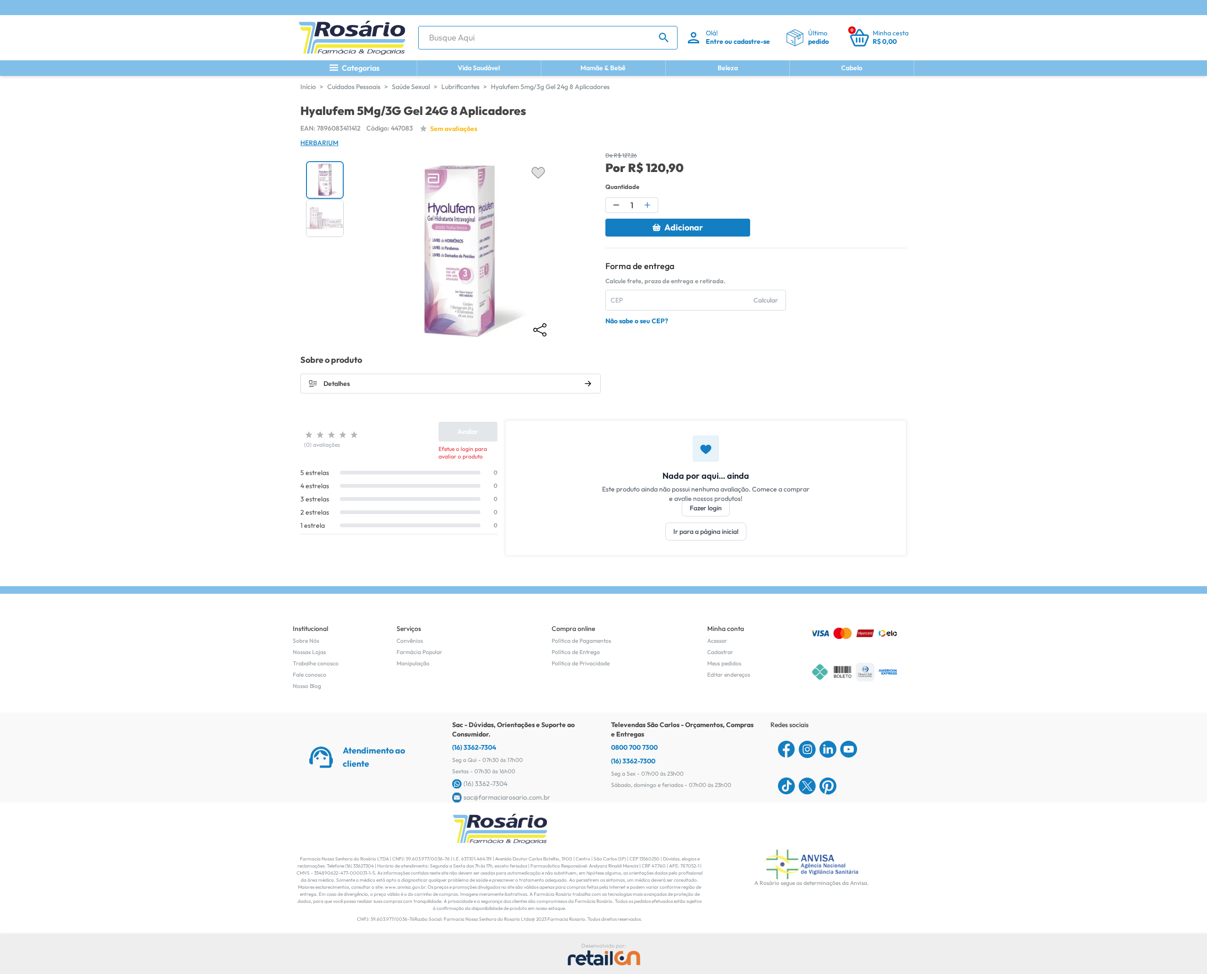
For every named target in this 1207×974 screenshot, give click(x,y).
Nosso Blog (307, 685)
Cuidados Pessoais (353, 86)
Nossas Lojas (309, 651)
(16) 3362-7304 (474, 747)
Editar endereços (728, 674)
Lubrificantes (460, 86)
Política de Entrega (576, 651)
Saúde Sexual (411, 86)
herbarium (319, 143)
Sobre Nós (306, 640)
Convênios (410, 640)
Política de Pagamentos (581, 640)
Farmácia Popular (419, 651)
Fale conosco (309, 674)
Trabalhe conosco (316, 663)
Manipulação (413, 663)
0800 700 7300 (634, 747)
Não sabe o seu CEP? (636, 321)
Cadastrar (720, 651)
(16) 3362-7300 (633, 761)
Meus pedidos (724, 663)
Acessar (717, 640)
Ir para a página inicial (705, 531)
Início (308, 86)
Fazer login (706, 508)
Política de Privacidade (581, 663)
